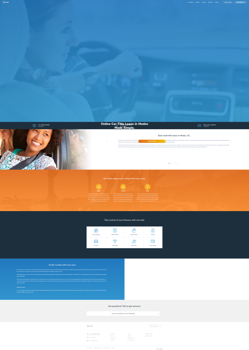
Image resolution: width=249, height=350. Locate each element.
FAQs (129, 333)
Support (217, 2)
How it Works (190, 2)
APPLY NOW (151, 141)
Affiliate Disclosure (97, 347)
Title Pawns (130, 335)
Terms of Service (106, 347)
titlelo (7, 2)
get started (240, 2)
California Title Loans (149, 333)
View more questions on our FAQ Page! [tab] (123, 313)
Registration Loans (148, 335)
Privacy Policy (89, 347)
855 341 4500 (229, 2)
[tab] (171, 163)
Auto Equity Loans (131, 340)
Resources (210, 2)
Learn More (41, 126)
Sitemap (113, 347)
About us (204, 2)
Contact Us (112, 335)
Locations (197, 2)
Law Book (112, 340)
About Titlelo (112, 333)
